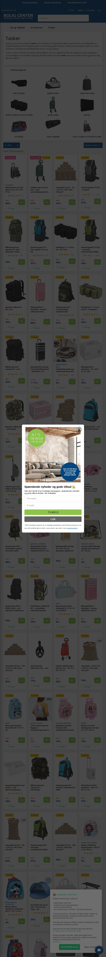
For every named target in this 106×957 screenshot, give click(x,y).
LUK (53, 519)
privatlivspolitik (72, 528)
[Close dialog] (79, 429)
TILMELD (53, 512)
